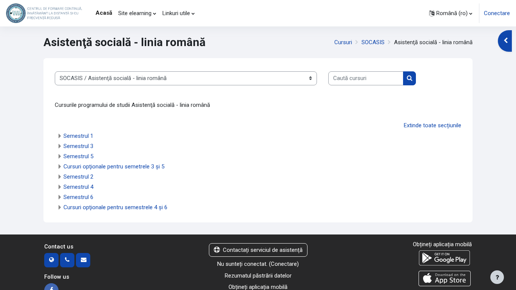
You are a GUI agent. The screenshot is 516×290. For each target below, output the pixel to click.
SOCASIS (373, 42)
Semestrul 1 (78, 136)
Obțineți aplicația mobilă (442, 244)
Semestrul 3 (78, 146)
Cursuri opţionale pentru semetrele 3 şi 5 (113, 166)
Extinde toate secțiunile (432, 125)
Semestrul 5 (78, 156)
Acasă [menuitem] (104, 12)
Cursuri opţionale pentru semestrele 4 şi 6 (115, 207)
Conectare (497, 13)
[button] (450, 13)
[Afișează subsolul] (497, 277)
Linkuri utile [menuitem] (176, 13)
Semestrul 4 (78, 187)
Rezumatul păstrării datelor (258, 275)
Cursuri (343, 42)
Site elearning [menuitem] (134, 13)
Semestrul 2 (78, 176)
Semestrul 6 (78, 197)
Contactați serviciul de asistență (263, 250)
